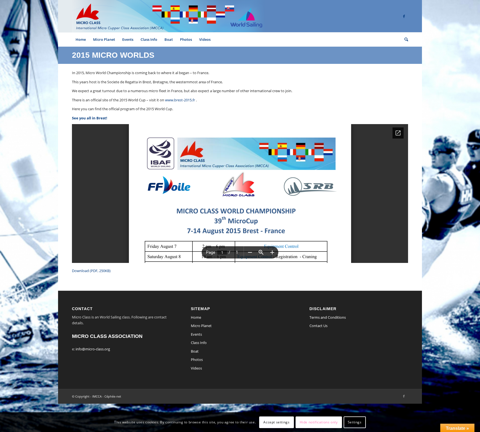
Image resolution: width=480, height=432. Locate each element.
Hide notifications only (319, 422)
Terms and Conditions (327, 317)
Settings (355, 422)
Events (196, 334)
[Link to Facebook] (404, 16)
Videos (196, 368)
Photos (197, 359)
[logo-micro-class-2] (168, 16)
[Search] (404, 39)
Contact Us (318, 325)
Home (196, 317)
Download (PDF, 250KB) (91, 270)
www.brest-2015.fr (180, 99)
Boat (195, 351)
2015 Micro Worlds (113, 55)
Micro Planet (201, 325)
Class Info (199, 342)
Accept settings (276, 422)
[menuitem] (80, 39)
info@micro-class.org (93, 348)
